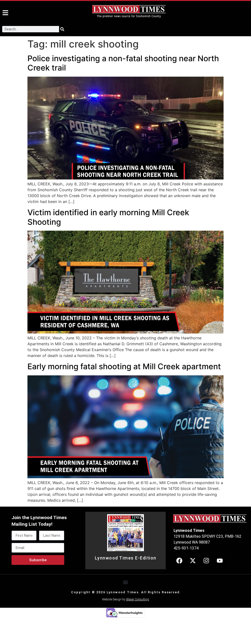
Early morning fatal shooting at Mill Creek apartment (124, 366)
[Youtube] (219, 561)
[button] (126, 582)
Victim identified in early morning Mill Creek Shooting (108, 217)
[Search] (62, 29)
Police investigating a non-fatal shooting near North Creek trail (123, 63)
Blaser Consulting (137, 599)
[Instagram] (206, 561)
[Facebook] (179, 561)
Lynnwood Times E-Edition (125, 558)
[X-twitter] (193, 561)
